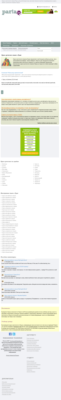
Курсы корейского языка (8, 215)
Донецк (4, 167)
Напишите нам (17, 326)
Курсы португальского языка (10, 232)
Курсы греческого (23, 48)
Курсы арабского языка (8, 218)
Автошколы (15, 45)
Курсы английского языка (9, 195)
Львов (4, 183)
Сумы (36, 169)
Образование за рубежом (33, 364)
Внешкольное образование (34, 347)
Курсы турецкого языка (8, 201)
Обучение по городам (7, 389)
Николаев (4, 185)
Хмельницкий (38, 178)
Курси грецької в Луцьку (12, 355)
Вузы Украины (7, 43)
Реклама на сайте (6, 394)
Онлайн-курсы (34, 43)
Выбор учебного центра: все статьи (47, 123)
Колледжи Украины (32, 342)
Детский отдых (23, 43)
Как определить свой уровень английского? (16, 99)
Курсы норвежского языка (9, 231)
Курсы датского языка (8, 250)
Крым (3, 178)
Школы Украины (31, 371)
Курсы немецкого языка (8, 208)
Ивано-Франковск (7, 172)
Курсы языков (30, 361)
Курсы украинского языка (9, 197)
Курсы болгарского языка (9, 238)
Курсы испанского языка (8, 202)
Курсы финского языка (8, 245)
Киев (3, 174)
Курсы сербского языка (8, 239)
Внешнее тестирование (33, 340)
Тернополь (38, 171)
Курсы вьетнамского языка (9, 217)
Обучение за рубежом (27, 45)
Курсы (15, 43)
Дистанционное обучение (33, 368)
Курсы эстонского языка (8, 227)
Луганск (4, 180)
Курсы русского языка (8, 210)
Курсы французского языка (9, 206)
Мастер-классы (44, 43)
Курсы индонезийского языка (10, 225)
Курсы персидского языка (9, 220)
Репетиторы (6, 45)
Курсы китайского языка (8, 213)
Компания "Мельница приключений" (12, 73)
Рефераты (29, 370)
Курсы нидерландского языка (10, 224)
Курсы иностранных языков (9, 48)
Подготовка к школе (7, 391)
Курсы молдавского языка (9, 247)
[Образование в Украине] (12, 12)
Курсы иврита (6, 222)
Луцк (3, 181)
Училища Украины (31, 343)
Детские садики (6, 387)
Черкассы (37, 180)
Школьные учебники (32, 366)
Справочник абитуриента (33, 349)
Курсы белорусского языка (9, 241)
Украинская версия (8, 337)
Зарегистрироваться (44, 6)
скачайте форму (33, 326)
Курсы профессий (31, 362)
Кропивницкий (6, 176)
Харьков (37, 174)
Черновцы (37, 183)
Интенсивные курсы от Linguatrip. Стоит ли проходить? (20, 108)
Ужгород (37, 172)
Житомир (4, 169)
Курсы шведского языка (8, 229)
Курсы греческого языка (8, 211)
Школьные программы (33, 350)
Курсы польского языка (8, 236)
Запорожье (5, 171)
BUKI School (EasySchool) (8, 383)
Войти (55, 6)
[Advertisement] (30, 28)
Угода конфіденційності (16, 341)
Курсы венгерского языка (9, 243)
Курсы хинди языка (7, 252)
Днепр (4, 165)
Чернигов (37, 181)
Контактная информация (8, 392)
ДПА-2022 (4, 382)
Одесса (37, 164)
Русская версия (18, 337)
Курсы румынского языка (9, 248)
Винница (4, 164)
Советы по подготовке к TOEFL (12, 115)
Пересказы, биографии (33, 345)
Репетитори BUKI (6, 385)
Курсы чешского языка (8, 234)
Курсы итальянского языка (9, 204)
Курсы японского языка (8, 199)
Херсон (37, 176)
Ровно (36, 167)
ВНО (52, 43)
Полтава (37, 165)
